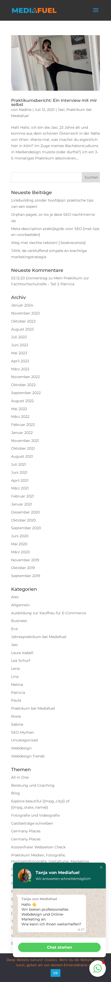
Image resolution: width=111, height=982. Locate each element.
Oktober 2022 (23, 384)
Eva (14, 628)
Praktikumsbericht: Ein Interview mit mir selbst (54, 102)
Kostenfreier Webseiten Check (38, 847)
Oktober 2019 (23, 567)
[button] (101, 867)
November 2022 (25, 376)
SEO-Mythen (22, 732)
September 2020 (26, 528)
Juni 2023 (19, 345)
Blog (15, 793)
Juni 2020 (19, 536)
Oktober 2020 (23, 520)
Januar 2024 (22, 305)
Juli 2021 (18, 464)
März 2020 (20, 552)
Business (19, 620)
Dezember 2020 (25, 512)
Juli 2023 (19, 337)
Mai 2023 (19, 353)
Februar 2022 (23, 424)
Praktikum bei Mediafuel (33, 708)
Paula (16, 700)
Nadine (25, 109)
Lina (15, 676)
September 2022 (26, 392)
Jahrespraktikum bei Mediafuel (38, 636)
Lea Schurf (20, 660)
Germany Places (26, 831)
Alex (15, 597)
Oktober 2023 (23, 321)
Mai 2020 (19, 544)
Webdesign (21, 748)
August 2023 (22, 329)
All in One (20, 777)
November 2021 (25, 440)
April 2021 (19, 480)
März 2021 (20, 488)
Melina (17, 684)
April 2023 (20, 361)
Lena (15, 668)
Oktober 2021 (23, 448)
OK (55, 973)
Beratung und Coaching (32, 785)
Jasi (61, 109)
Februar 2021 (22, 496)
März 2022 (20, 416)
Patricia (18, 692)
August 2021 (22, 456)
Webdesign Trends (28, 756)
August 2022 (22, 400)
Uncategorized (24, 740)
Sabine (17, 724)
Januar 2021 (21, 504)
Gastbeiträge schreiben (32, 823)
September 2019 (25, 575)
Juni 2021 (19, 472)
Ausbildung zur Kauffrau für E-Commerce (48, 613)
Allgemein (20, 605)
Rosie (16, 716)
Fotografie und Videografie (35, 815)
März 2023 (20, 369)
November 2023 (25, 313)
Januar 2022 (22, 432)
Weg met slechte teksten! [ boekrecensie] (48, 242)
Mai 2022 (19, 408)
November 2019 (25, 560)
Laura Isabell (22, 652)
